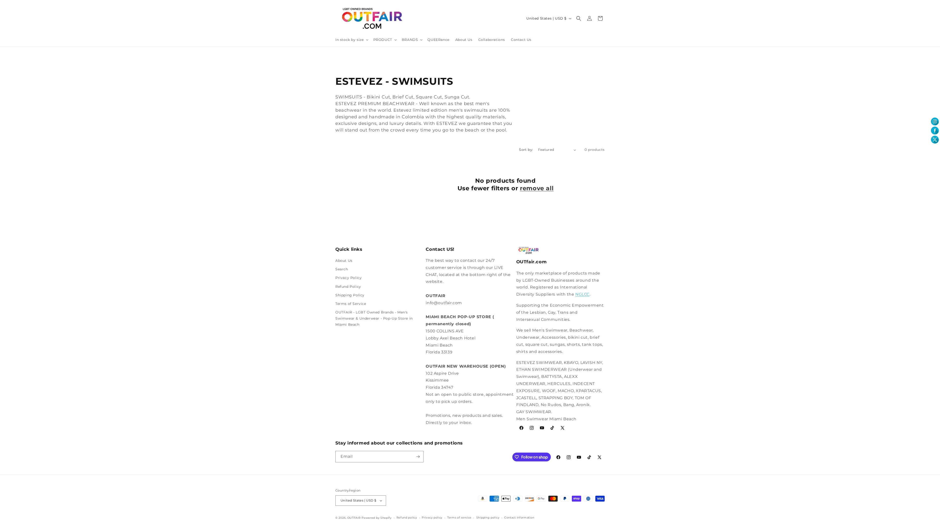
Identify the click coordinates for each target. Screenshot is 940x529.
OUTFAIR (354, 517)
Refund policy (407, 517)
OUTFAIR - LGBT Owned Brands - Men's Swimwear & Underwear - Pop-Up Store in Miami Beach (374, 318)
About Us (343, 260)
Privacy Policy (348, 278)
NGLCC (582, 294)
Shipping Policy (349, 295)
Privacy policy (432, 517)
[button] (351, 40)
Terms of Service (350, 303)
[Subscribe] (417, 456)
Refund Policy (348, 286)
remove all (536, 188)
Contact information (519, 517)
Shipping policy (488, 517)
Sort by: (526, 149)
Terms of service (459, 517)
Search (341, 269)
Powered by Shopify (377, 517)
